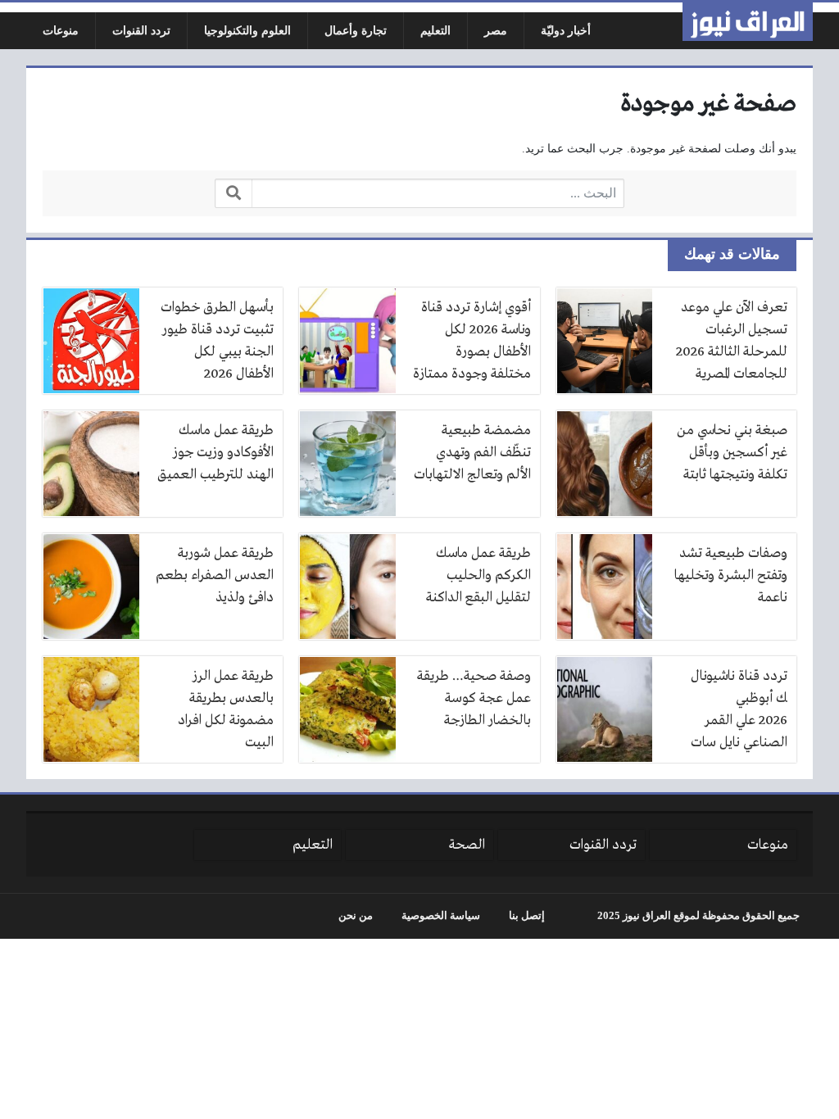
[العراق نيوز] (748, 21)
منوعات (61, 31)
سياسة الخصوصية (440, 916)
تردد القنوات (141, 31)
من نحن (355, 916)
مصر (495, 31)
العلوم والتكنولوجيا (247, 31)
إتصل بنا (527, 916)
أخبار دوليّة (566, 31)
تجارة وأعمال (355, 31)
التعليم (435, 31)
